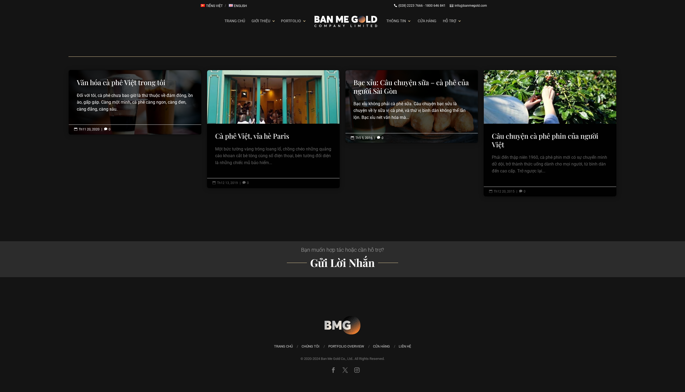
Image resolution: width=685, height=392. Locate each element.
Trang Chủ (234, 21)
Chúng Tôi (310, 346)
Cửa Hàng (427, 21)
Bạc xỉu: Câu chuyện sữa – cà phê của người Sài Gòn (411, 101)
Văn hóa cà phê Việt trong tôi (135, 97)
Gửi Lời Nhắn (342, 262)
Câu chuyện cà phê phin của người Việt (550, 133)
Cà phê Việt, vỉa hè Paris (273, 129)
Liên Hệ (405, 346)
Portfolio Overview (346, 346)
